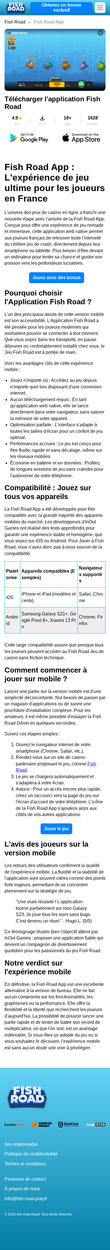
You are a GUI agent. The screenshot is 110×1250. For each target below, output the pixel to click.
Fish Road (15, 22)
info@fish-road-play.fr (26, 1198)
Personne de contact (25, 1179)
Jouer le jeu (56, 829)
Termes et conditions (25, 1163)
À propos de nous (22, 1188)
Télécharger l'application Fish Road (52, 102)
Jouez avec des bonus (57, 277)
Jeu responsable (21, 1144)
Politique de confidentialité (31, 1153)
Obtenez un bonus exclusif (61, 7)
